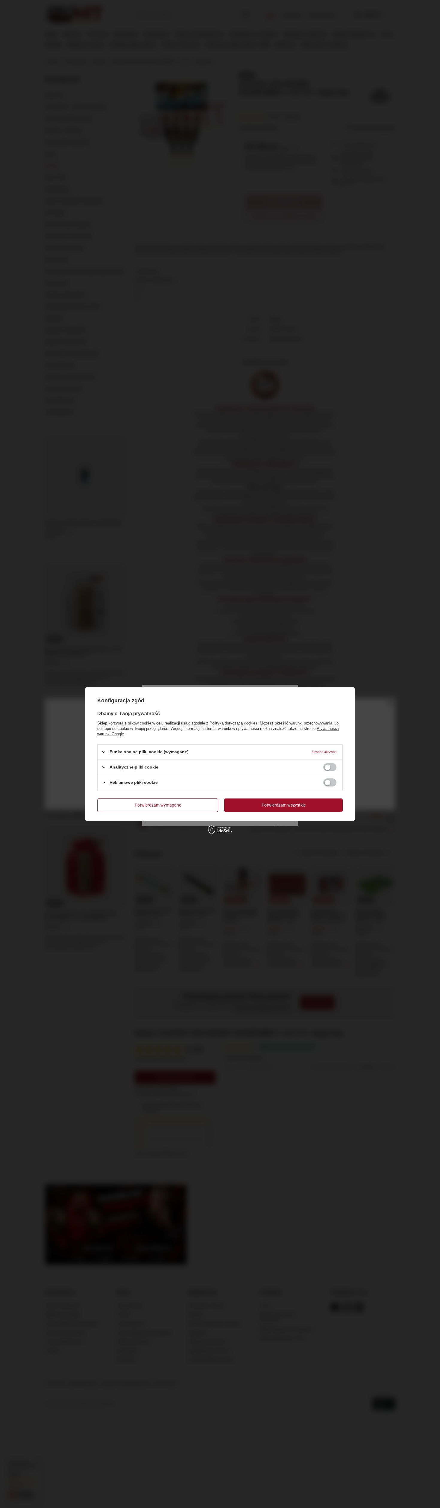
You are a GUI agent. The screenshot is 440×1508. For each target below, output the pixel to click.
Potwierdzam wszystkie (284, 805)
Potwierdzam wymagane (158, 805)
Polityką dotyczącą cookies (233, 723)
